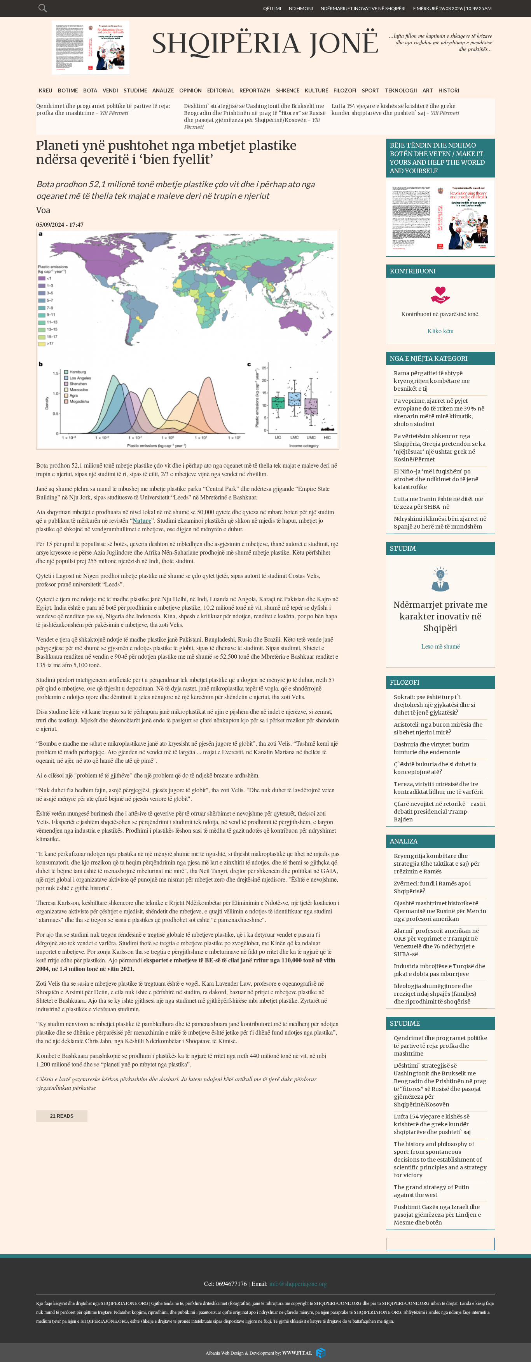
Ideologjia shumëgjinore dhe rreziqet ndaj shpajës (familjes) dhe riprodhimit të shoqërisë (435, 994)
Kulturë (316, 90)
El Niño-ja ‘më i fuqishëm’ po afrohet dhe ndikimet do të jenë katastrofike (436, 479)
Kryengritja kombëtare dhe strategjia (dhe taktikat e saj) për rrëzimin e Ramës (437, 863)
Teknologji (401, 90)
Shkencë (287, 90)
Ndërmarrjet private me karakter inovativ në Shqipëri (440, 616)
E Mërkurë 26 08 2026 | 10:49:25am (452, 8)
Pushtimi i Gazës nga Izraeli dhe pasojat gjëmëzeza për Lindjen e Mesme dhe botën (437, 1215)
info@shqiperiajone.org (298, 1283)
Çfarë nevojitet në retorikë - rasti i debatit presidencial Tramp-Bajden (440, 811)
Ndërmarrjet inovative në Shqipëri (363, 8)
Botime (68, 90)
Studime (135, 90)
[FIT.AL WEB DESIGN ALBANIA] (319, 1352)
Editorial (220, 90)
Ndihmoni (301, 8)
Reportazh (255, 90)
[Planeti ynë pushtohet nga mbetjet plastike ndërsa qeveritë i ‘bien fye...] (187, 451)
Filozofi (345, 90)
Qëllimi (272, 8)
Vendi (110, 90)
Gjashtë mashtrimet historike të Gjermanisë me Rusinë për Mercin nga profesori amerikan (440, 911)
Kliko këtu (441, 331)
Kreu (45, 90)
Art (428, 90)
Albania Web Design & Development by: (259, 1353)
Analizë (163, 90)
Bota (90, 90)
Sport (370, 90)
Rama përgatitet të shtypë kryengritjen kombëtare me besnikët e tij (432, 381)
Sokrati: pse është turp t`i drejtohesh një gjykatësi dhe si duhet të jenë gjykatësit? (434, 705)
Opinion (190, 90)
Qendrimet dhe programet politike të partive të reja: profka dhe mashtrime (440, 1046)
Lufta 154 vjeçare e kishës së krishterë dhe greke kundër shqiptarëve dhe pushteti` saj (394, 110)
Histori (448, 90)
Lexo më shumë (440, 646)
